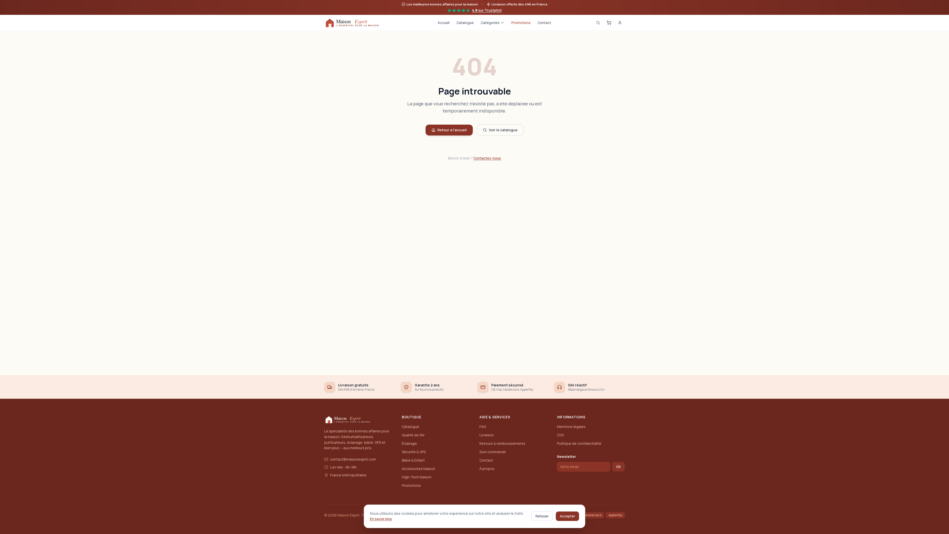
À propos (487, 468)
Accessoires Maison (418, 468)
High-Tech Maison (416, 477)
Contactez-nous (487, 158)
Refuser (542, 516)
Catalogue (465, 22)
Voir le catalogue (503, 130)
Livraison (486, 435)
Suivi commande (492, 451)
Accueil (444, 22)
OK (618, 466)
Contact (544, 22)
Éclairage (409, 443)
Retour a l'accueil (452, 130)
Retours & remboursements (502, 443)
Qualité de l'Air (413, 435)
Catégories (490, 22)
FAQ (482, 426)
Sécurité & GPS (414, 451)
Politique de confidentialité (579, 443)
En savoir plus (381, 518)
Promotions (521, 22)
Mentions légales (571, 426)
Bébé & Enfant (413, 460)
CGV (560, 435)
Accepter (567, 516)
